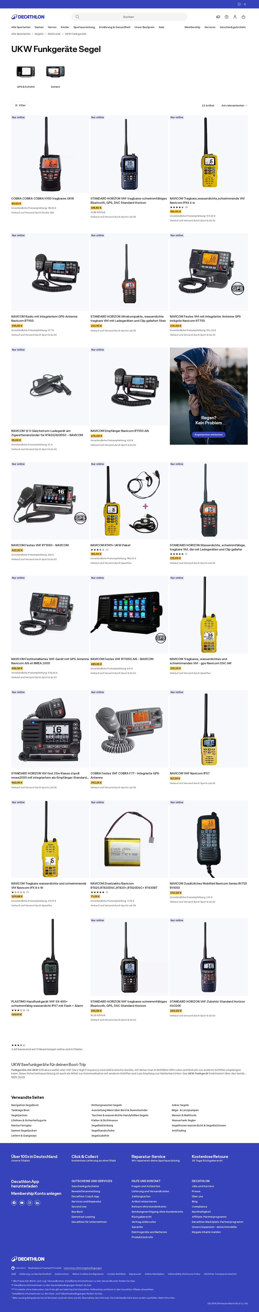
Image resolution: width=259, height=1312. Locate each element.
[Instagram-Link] (29, 1203)
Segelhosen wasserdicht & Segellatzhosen (199, 1125)
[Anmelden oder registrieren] (235, 17)
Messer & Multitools (184, 1115)
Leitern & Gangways (24, 1135)
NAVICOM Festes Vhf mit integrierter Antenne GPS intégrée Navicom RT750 (206, 318)
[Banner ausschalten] (239, 4)
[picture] (50, 154)
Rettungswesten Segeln (106, 1105)
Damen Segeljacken (24, 1130)
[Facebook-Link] (14, 1203)
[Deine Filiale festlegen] (218, 17)
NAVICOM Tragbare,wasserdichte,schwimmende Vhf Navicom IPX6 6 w (207, 200)
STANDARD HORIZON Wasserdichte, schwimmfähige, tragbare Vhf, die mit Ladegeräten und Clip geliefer (208, 547)
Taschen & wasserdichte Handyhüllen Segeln (119, 1115)
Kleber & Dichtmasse (104, 1120)
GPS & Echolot (26, 86)
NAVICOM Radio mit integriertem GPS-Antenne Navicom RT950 (44, 318)
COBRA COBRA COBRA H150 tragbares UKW (42, 198)
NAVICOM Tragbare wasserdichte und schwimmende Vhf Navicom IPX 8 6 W (49, 885)
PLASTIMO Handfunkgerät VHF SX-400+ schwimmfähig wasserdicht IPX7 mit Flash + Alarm (47, 1003)
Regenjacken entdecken (209, 434)
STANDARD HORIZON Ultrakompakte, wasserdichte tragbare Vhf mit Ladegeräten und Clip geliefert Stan (128, 318)
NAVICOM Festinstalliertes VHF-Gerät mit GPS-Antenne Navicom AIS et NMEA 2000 (50, 661)
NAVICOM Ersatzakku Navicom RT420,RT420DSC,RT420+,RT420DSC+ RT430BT (124, 885)
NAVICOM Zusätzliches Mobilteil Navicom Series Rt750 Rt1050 (209, 885)
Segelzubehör (100, 1135)
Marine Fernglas (21, 1125)
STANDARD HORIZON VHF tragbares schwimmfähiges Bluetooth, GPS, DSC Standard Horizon (129, 200)
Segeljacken (19, 1115)
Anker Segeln (180, 1105)
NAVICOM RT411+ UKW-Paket (111, 545)
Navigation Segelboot (25, 1105)
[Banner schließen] (245, 4)
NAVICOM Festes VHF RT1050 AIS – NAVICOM (122, 659)
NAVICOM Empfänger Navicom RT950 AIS (120, 431)
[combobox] (234, 105)
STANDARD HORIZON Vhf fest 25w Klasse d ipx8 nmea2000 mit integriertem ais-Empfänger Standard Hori (49, 776)
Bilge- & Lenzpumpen (185, 1110)
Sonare (55, 86)
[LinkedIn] (37, 1203)
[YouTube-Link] (22, 1203)
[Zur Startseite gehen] (27, 16)
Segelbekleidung (102, 1125)
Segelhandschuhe (103, 1130)
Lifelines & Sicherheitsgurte (28, 1120)
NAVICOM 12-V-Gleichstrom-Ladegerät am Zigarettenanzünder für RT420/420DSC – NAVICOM (47, 433)
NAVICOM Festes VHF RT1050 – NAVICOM (40, 545)
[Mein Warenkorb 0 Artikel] (243, 17)
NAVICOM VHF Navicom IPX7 (190, 773)
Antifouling (179, 1130)
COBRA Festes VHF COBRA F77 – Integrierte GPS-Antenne (125, 775)
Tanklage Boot (20, 1110)
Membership (192, 27)
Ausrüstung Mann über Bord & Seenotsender (119, 1110)
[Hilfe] (226, 17)
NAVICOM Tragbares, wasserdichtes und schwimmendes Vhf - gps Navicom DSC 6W (201, 661)
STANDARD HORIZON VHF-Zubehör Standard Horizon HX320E (208, 1003)
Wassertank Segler (184, 1120)
